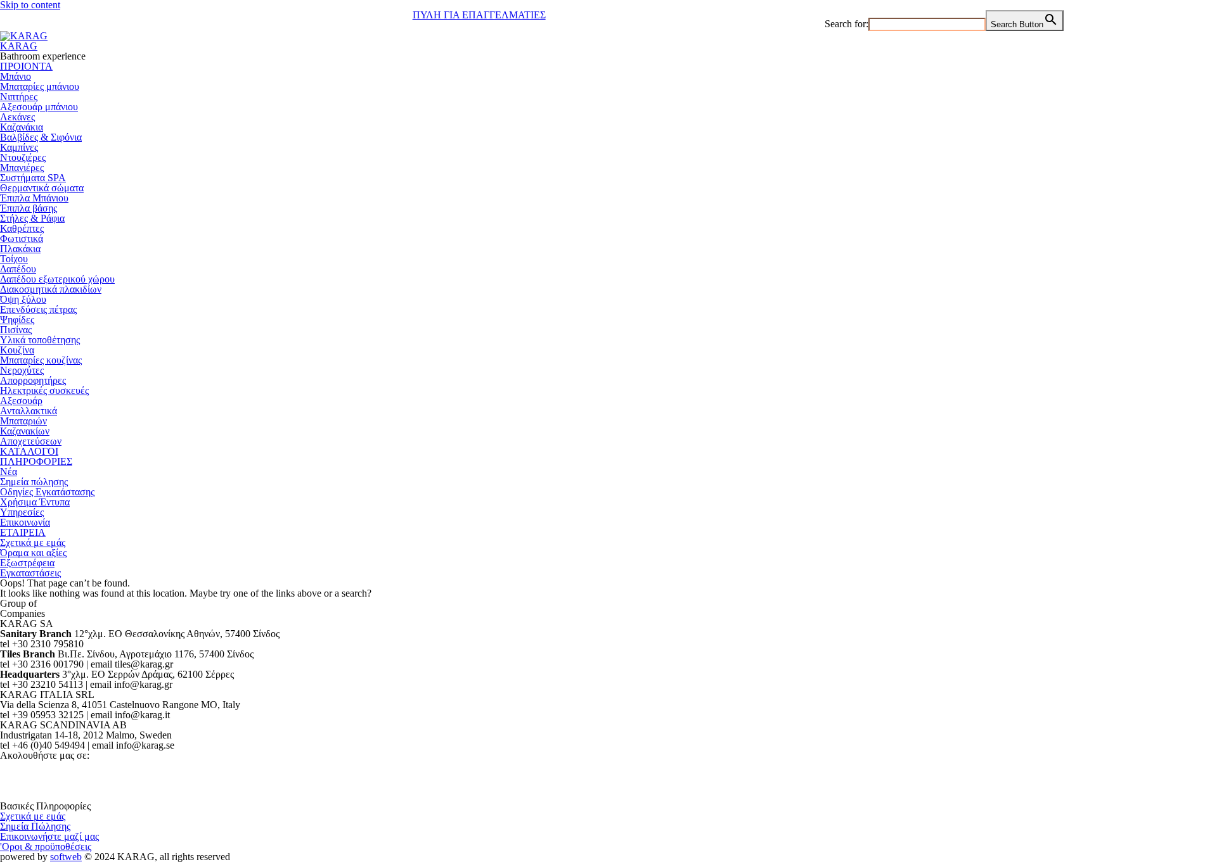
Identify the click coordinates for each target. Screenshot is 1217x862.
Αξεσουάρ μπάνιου (39, 106)
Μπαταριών (23, 420)
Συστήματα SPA (33, 177)
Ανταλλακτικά (28, 410)
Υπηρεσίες (22, 512)
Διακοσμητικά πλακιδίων (50, 289)
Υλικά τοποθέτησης (40, 339)
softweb (66, 856)
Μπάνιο (15, 76)
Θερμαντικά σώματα (42, 187)
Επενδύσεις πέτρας (38, 309)
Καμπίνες (19, 147)
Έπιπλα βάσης (28, 208)
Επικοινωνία (25, 522)
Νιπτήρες (18, 96)
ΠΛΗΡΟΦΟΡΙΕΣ (36, 461)
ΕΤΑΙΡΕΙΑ (23, 532)
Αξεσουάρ (21, 400)
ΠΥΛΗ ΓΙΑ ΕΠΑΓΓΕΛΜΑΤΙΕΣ (479, 15)
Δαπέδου (18, 268)
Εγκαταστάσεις (30, 572)
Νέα (8, 471)
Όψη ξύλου (23, 299)
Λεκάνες (17, 116)
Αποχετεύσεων (30, 441)
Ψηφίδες (17, 319)
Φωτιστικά (21, 238)
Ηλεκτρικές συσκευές (44, 390)
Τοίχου (14, 258)
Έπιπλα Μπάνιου (34, 198)
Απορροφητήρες (33, 380)
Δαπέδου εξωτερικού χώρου (57, 279)
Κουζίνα (17, 350)
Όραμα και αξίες (33, 552)
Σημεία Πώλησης (35, 826)
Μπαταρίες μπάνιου (39, 86)
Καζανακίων (24, 431)
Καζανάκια (21, 127)
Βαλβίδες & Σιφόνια (41, 137)
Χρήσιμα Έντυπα (35, 502)
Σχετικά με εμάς (32, 542)
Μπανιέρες (22, 167)
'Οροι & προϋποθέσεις (45, 846)
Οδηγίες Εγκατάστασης (47, 491)
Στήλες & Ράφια (32, 218)
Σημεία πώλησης (34, 481)
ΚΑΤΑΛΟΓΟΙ (29, 451)
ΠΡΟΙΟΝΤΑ (26, 66)
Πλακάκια (20, 248)
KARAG (18, 46)
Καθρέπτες (22, 228)
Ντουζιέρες (23, 157)
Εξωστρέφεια (27, 562)
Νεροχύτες (22, 370)
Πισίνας (16, 329)
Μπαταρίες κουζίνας (41, 360)
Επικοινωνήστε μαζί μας (49, 836)
